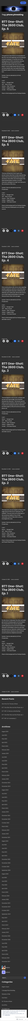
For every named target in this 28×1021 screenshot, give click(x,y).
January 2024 (5, 779)
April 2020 (4, 888)
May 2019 (4, 917)
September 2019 (6, 914)
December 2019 (6, 903)
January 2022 (5, 833)
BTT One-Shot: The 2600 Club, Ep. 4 (13, 256)
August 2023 (5, 790)
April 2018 (4, 950)
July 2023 (4, 793)
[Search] (25, 977)
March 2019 (5, 925)
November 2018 (6, 939)
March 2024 (5, 771)
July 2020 (4, 877)
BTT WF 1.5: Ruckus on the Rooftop (11, 711)
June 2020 (4, 881)
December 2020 (6, 859)
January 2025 (5, 753)
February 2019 (5, 928)
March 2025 (5, 746)
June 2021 (4, 848)
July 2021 (4, 844)
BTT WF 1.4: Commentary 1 (9, 718)
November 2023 (6, 786)
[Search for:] (14, 977)
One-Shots (4, 997)
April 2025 (4, 742)
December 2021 (6, 837)
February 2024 (5, 775)
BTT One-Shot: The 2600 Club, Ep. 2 (13, 479)
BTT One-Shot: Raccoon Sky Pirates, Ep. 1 (12, 714)
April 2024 (4, 768)
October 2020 (5, 866)
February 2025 (5, 749)
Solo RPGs (4, 1005)
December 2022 (6, 815)
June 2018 (4, 943)
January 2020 (5, 899)
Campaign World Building (8, 990)
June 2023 (4, 797)
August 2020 (5, 874)
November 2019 (6, 906)
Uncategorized (5, 1008)
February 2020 (5, 895)
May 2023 (4, 801)
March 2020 (5, 892)
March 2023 (5, 808)
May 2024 (4, 764)
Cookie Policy (7, 1014)
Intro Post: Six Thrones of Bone (10, 703)
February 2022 (5, 830)
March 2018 (5, 954)
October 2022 (5, 822)
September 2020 (6, 870)
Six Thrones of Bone (7, 1001)
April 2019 (4, 921)
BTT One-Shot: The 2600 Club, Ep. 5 (13, 141)
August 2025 (5, 731)
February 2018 (5, 957)
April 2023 (4, 804)
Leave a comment (15, 130)
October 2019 (5, 910)
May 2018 (4, 947)
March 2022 (5, 826)
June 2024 (4, 760)
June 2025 (4, 735)
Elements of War (6, 994)
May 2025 (4, 738)
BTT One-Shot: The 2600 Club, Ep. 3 (13, 367)
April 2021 (4, 855)
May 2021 (4, 852)
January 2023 (5, 811)
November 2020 (6, 863)
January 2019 (5, 932)
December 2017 (6, 961)
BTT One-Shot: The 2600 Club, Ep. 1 (13, 589)
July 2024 (4, 757)
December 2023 (6, 782)
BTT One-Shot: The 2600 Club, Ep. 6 (13, 25)
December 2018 (6, 936)
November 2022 (6, 819)
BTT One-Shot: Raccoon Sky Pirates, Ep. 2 (12, 707)
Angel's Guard (5, 986)
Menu (23, 2)
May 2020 (4, 884)
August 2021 (5, 841)
